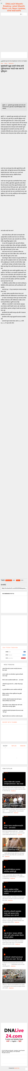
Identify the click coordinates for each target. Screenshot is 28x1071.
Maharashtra (11, 63)
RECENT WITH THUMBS (9, 722)
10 (4, 976)
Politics (6, 63)
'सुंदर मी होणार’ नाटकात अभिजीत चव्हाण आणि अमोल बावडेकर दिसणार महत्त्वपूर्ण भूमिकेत (14, 935)
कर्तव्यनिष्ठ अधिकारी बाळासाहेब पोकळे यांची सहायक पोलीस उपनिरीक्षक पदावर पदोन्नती (12, 913)
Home (2, 63)
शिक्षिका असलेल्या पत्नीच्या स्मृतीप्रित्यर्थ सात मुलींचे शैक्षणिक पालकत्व (13, 891)
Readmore (13, 790)
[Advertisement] (14, 32)
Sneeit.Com (16, 1068)
